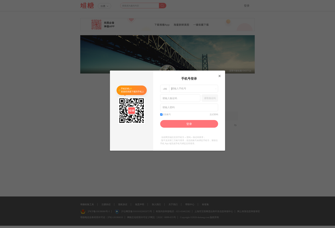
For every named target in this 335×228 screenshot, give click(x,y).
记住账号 (166, 114)
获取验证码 (210, 98)
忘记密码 (214, 114)
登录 (189, 124)
